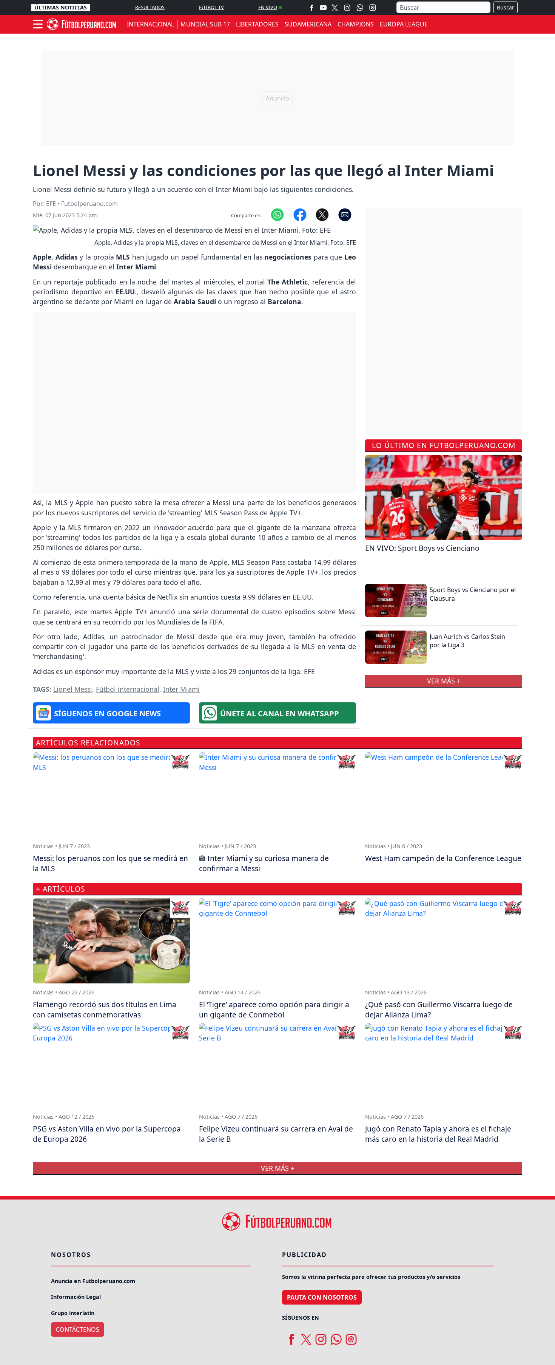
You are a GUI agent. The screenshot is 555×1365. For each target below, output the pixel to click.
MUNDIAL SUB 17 (205, 24)
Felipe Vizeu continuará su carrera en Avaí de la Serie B (276, 1134)
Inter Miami (181, 689)
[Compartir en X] (322, 214)
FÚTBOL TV (211, 7)
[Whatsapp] (359, 7)
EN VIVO (267, 7)
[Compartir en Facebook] (300, 214)
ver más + (444, 680)
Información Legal (76, 1296)
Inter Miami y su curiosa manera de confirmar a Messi (264, 863)
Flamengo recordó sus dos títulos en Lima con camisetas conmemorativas (104, 1009)
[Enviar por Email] (345, 214)
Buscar (505, 7)
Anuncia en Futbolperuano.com (93, 1281)
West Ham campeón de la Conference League (443, 858)
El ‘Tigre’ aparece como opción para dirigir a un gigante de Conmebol (274, 1009)
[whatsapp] (336, 1336)
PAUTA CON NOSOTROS (322, 1297)
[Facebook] (311, 7)
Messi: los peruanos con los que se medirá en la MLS (110, 863)
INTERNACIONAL (150, 24)
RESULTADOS (150, 7)
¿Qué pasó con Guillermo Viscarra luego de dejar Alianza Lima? (439, 1009)
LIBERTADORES (257, 24)
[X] (334, 7)
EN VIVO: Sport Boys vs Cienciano (422, 548)
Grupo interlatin (72, 1313)
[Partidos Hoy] (372, 7)
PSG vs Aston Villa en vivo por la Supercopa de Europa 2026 (107, 1134)
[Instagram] (347, 7)
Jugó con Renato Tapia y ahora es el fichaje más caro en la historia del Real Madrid (438, 1134)
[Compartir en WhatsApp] (277, 214)
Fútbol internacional (127, 689)
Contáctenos (77, 1329)
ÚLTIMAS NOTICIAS (60, 7)
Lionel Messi (72, 689)
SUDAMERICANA (308, 24)
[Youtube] (323, 7)
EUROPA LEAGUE (404, 24)
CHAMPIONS (356, 24)
